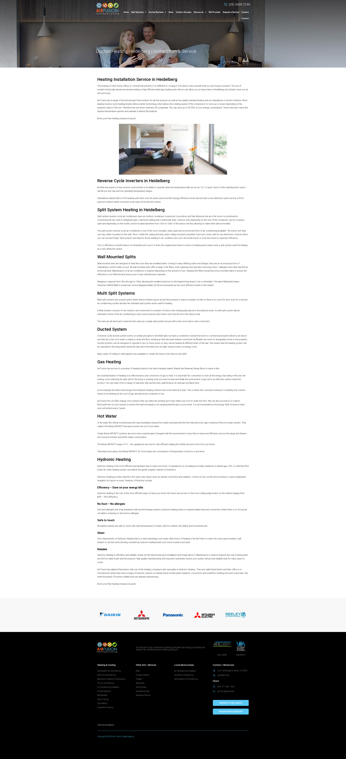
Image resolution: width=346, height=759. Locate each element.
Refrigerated (102, 695)
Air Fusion (102, 100)
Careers (245, 12)
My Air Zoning (103, 699)
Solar (171, 12)
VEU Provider (214, 12)
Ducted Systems (156, 12)
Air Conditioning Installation (108, 687)
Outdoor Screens (183, 12)
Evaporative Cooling (105, 707)
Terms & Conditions (105, 725)
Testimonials (141, 687)
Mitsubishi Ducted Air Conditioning (111, 679)
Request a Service (231, 12)
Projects (139, 679)
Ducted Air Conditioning (183, 675)
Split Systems (137, 12)
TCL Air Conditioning (105, 683)
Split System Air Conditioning (109, 671)
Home (126, 12)
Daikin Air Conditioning (106, 675)
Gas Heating (102, 703)
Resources (199, 12)
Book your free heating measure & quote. (116, 118)
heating (104, 86)
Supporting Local (142, 691)
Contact (245, 18)
